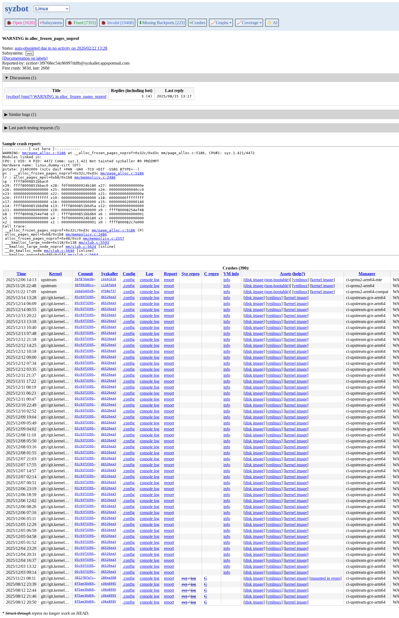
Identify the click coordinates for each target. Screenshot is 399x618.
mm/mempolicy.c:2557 (103, 238)
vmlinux (300, 279)
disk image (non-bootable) (267, 279)
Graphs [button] (219, 22)
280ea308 (108, 577)
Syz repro (190, 273)
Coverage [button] (247, 22)
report (169, 279)
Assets (285, 273)
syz (184, 578)
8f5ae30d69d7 (86, 583)
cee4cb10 (108, 279)
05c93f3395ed (86, 297)
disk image (254, 297)
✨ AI (272, 22)
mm (29, 53)
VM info (231, 273)
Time (21, 273)
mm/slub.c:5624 (81, 247)
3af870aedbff (86, 279)
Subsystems (51, 22)
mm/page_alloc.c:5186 (44, 153)
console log (149, 279)
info (226, 279)
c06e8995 (108, 583)
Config (129, 273)
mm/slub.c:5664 (83, 255)
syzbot (16, 8)
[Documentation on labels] (24, 58)
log (193, 578)
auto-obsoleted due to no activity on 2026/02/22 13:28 (61, 48)
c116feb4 (108, 285)
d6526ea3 (108, 297)
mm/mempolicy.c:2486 (95, 177)
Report (170, 273)
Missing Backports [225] (162, 22)
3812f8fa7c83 (86, 577)
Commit (85, 273)
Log (149, 273)
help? (299, 273)
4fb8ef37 (108, 291)
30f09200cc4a (86, 285)
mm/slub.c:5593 (94, 242)
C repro (211, 273)
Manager (367, 273)
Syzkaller (109, 273)
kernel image (322, 279)
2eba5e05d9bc (86, 291)
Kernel (55, 273)
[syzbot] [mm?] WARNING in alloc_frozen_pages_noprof (56, 96)
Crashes (197, 22)
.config (129, 279)
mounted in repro (325, 578)
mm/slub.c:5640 (59, 251)
